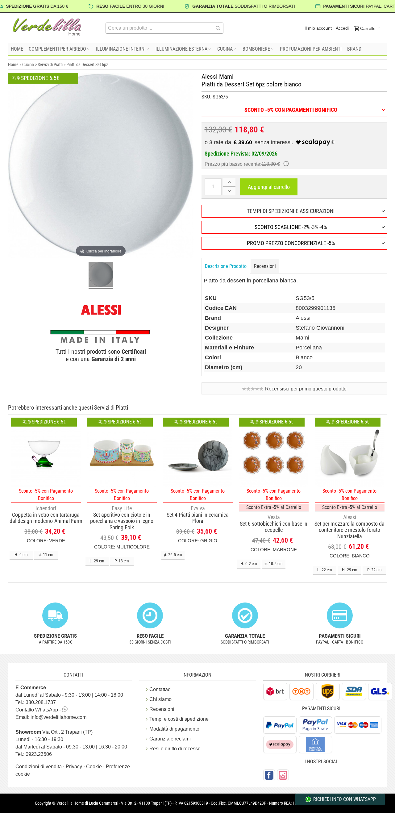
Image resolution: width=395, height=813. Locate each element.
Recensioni (265, 266)
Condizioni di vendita (39, 766)
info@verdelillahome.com (58, 717)
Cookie (94, 766)
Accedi (342, 28)
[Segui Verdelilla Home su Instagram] (283, 775)
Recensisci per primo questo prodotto (306, 388)
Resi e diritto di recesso (175, 748)
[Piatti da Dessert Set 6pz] (101, 275)
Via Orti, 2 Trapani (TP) (54, 732)
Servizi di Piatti (50, 64)
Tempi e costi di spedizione (179, 719)
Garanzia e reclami (170, 738)
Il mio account (318, 28)
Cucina (28, 64)
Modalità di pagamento (174, 729)
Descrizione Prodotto (226, 266)
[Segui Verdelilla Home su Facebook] (269, 775)
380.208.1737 (41, 702)
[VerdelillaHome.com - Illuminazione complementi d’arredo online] (47, 27)
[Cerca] (218, 28)
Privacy (74, 766)
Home (13, 64)
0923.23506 (39, 754)
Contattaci (160, 689)
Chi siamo (160, 699)
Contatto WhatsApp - (38, 709)
